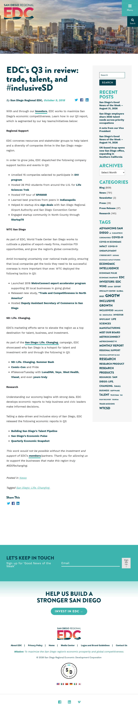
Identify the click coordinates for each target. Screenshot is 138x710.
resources (105, 377)
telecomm (114, 395)
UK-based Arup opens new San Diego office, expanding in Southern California (112, 152)
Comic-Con (18, 367)
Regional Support (109, 350)
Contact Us (121, 645)
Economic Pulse (108, 273)
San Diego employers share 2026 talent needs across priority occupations (111, 118)
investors (41, 111)
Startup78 (17, 219)
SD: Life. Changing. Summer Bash (32, 362)
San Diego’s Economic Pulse (29, 436)
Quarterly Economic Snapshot (30, 441)
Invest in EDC (67, 611)
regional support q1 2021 (109, 355)
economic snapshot (108, 277)
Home (52, 645)
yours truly (40, 377)
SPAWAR (41, 195)
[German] (71, 684)
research (107, 359)
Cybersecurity (105, 255)
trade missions (107, 404)
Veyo (58, 372)
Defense (116, 255)
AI (110, 233)
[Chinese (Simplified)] (66, 684)
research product (111, 364)
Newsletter (105, 197)
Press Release (107, 208)
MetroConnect (109, 337)
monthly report (111, 346)
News (22, 477)
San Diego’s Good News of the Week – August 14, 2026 (111, 139)
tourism (115, 400)
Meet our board (109, 332)
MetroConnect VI (108, 341)
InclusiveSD (106, 310)
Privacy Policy (35, 645)
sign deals (46, 205)
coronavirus (105, 238)
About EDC (16, 645)
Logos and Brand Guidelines (95, 645)
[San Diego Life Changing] (69, 671)
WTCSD (104, 408)
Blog (102, 187)
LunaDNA (48, 372)
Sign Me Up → (126, 563)
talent (104, 395)
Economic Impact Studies (109, 260)
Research (104, 213)
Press (102, 203)
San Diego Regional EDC (19, 11)
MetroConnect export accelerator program (58, 283)
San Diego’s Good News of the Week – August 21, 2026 (111, 105)
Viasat (15, 377)
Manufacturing (109, 328)
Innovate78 (107, 315)
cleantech (117, 233)
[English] (58, 684)
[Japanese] (79, 684)
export (110, 287)
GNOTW (112, 295)
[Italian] (75, 684)
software (115, 390)
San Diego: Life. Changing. (42, 342)
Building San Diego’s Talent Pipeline (34, 431)
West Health (71, 372)
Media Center (68, 645)
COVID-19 (117, 237)
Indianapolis (68, 200)
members (35, 456)
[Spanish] (62, 684)
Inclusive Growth (107, 303)
